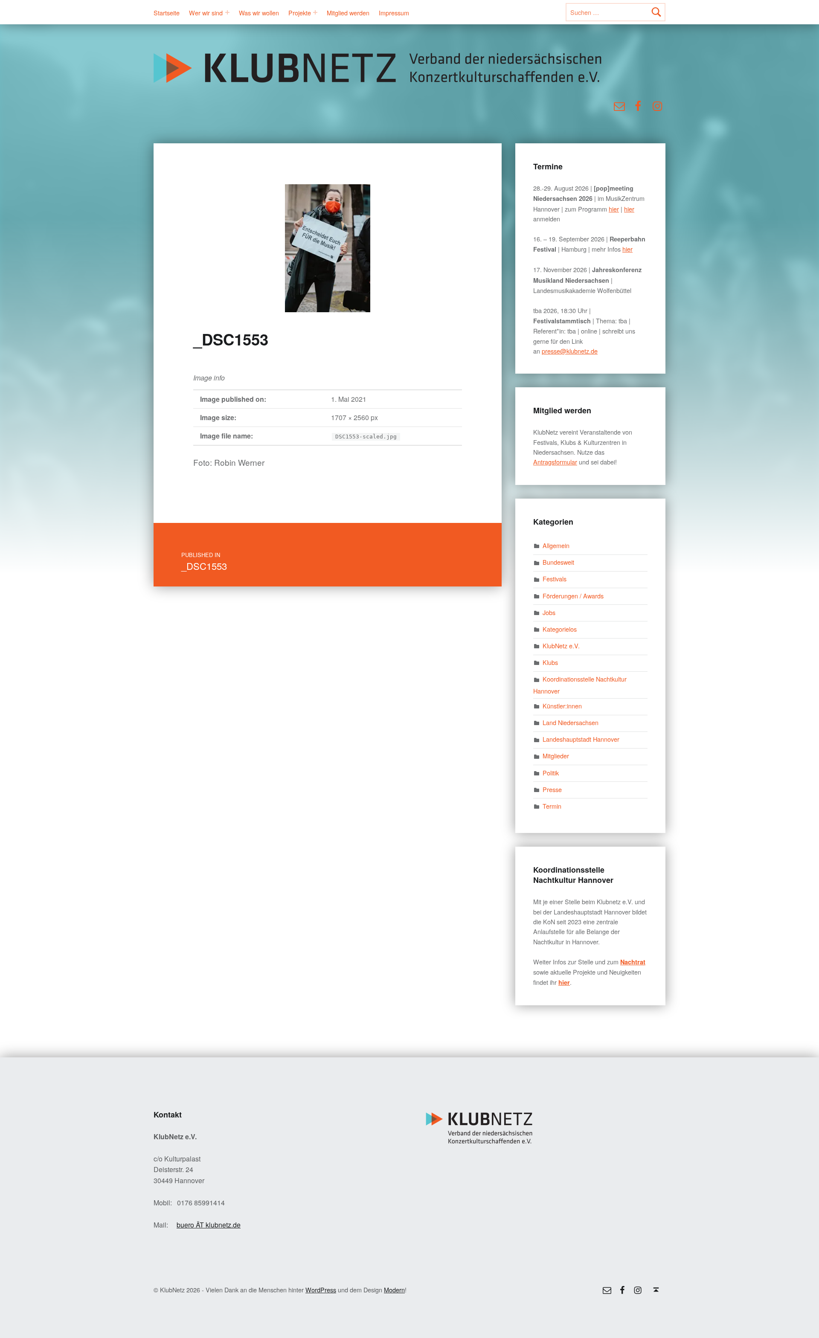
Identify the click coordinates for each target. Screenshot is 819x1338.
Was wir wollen (259, 12)
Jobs (549, 612)
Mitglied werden (348, 12)
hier (614, 208)
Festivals (554, 578)
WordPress (320, 1289)
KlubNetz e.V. (561, 645)
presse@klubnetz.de (570, 350)
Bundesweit (558, 561)
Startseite (167, 12)
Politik (551, 772)
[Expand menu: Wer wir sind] (227, 12)
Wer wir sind (206, 12)
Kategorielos (560, 628)
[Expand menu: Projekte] (315, 12)
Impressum (394, 12)
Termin (552, 805)
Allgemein (556, 545)
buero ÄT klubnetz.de (209, 1225)
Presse (552, 789)
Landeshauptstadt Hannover (581, 738)
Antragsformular (555, 461)
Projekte (299, 12)
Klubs (550, 662)
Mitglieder (556, 755)
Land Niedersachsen (570, 722)
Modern (394, 1289)
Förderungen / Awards (573, 595)
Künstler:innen (562, 705)
